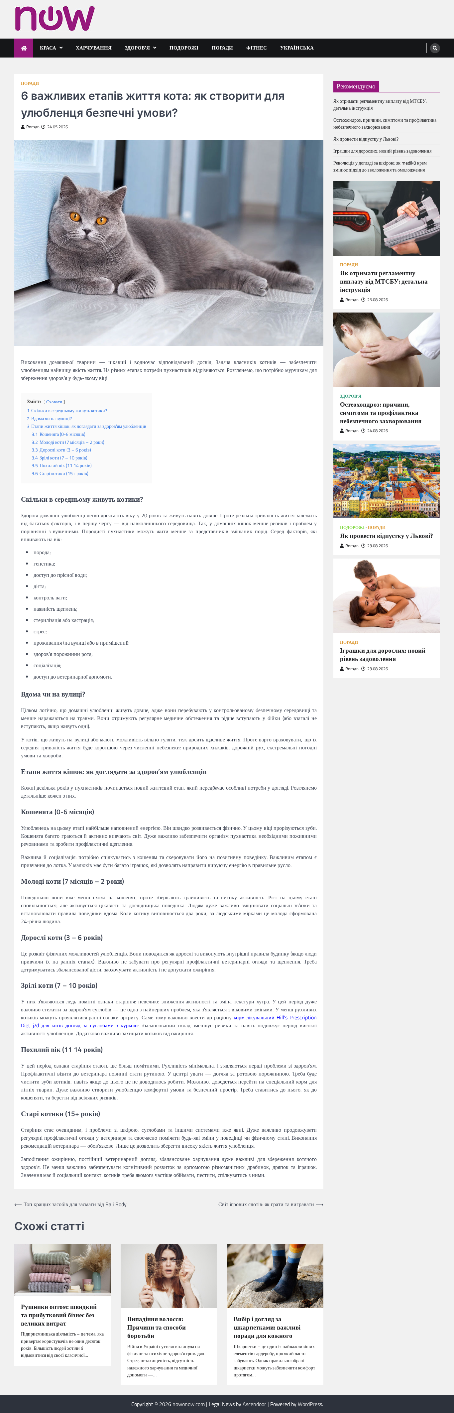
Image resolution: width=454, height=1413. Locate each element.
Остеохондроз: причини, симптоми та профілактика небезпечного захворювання (384, 124)
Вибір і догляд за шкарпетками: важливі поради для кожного (267, 1327)
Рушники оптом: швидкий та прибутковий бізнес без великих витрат (59, 1315)
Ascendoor (254, 1404)
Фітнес (256, 48)
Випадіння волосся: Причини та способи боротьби (156, 1327)
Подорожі (184, 48)
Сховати (54, 401)
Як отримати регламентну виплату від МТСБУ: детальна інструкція (384, 281)
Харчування (94, 48)
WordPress (310, 1404)
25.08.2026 (377, 300)
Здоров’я (137, 48)
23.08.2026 (377, 546)
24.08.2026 (377, 431)
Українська (297, 48)
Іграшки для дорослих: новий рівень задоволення (382, 151)
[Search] (435, 48)
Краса (48, 48)
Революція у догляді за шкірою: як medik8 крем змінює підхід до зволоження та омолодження (380, 167)
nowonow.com (188, 1404)
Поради (222, 48)
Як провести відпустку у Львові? (365, 139)
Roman (33, 127)
